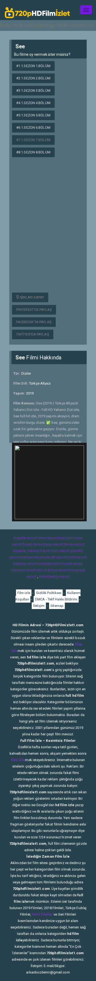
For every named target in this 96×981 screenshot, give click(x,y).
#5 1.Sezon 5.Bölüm (33, 115)
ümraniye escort (49, 564)
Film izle (23, 593)
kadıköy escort (25, 564)
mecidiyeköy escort (54, 576)
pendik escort (55, 557)
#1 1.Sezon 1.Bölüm (33, 66)
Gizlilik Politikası (48, 593)
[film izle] (37, 10)
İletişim (39, 606)
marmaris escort (23, 570)
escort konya (47, 570)
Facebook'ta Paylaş (33, 322)
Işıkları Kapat (31, 297)
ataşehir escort (25, 538)
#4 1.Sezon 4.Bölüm (33, 103)
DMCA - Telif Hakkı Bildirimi (56, 599)
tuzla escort (60, 551)
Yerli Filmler (42, 914)
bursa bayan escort (48, 544)
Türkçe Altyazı (40, 383)
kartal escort (77, 557)
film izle (18, 760)
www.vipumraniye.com (55, 538)
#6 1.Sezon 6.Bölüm (33, 128)
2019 (30, 393)
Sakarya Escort (38, 551)
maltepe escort (32, 557)
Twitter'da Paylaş (32, 334)
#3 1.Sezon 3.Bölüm (33, 90)
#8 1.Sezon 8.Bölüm (33, 152)
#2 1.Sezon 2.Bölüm (33, 78)
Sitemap (56, 606)
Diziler (26, 373)
